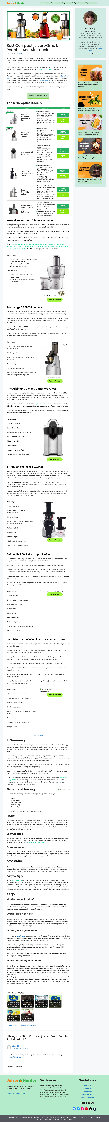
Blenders (53, 3)
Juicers (43, 3)
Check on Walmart (62, 150)
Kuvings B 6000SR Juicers (25, 135)
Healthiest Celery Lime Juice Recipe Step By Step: (23, 1025)
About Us (87, 1086)
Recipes (64, 3)
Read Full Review (62, 120)
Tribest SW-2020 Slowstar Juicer (27, 173)
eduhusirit (15, 1046)
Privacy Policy (87, 1094)
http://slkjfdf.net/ (15, 1057)
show (45, 95)
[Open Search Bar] (94, 3)
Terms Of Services (87, 1097)
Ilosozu (37, 1055)
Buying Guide (76, 3)
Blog (86, 3)
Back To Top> (38, 735)
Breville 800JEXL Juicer (25, 192)
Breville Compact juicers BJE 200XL (25, 118)
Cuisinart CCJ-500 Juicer (27, 153)
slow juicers (21, 936)
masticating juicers (45, 80)
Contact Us (87, 1088)
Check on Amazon (62, 115)
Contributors (87, 1091)
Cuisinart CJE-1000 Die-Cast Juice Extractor (27, 209)
